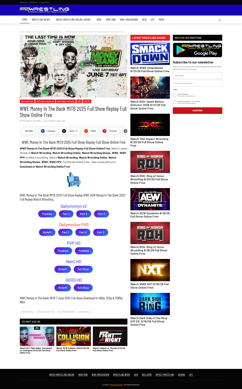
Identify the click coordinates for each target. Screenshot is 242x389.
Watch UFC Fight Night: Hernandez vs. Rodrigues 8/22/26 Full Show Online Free (36, 350)
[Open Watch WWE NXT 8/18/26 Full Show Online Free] (150, 270)
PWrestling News (116, 385)
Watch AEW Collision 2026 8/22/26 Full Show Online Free (72, 349)
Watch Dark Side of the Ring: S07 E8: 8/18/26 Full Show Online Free (149, 321)
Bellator (147, 374)
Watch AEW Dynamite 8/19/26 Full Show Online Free (150, 214)
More (162, 19)
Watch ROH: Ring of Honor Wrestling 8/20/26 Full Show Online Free (149, 179)
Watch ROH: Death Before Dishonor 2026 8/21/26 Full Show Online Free (147, 105)
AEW (144, 19)
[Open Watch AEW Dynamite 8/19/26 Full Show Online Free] (150, 199)
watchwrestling (83, 312)
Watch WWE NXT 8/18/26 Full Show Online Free (149, 285)
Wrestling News (42, 19)
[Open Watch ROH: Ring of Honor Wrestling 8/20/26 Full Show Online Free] (150, 162)
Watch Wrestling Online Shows (74, 19)
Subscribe (197, 110)
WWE (99, 19)
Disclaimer (33, 2)
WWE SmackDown (129, 19)
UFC (153, 19)
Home (24, 19)
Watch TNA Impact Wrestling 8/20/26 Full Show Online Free (149, 142)
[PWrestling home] (44, 10)
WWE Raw (111, 19)
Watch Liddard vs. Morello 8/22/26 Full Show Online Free (109, 349)
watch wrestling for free (45, 312)
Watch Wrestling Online (36, 32)
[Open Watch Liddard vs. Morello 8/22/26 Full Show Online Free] (110, 336)
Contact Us (23, 2)
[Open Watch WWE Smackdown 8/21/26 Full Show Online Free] (150, 54)
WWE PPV (87, 101)
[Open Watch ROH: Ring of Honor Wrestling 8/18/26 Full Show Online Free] (150, 233)
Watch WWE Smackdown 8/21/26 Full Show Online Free (149, 69)
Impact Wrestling (165, 374)
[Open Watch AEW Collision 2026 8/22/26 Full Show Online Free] (73, 336)
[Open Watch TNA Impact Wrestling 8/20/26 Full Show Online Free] (150, 125)
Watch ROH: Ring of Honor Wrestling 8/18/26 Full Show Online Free (148, 250)
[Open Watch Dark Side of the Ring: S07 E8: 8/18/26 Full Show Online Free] (150, 304)
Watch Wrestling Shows (65, 101)
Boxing (181, 374)
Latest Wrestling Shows (149, 37)
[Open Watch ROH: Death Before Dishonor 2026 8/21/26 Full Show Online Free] (150, 87)
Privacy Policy (44, 2)
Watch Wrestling (27, 101)
